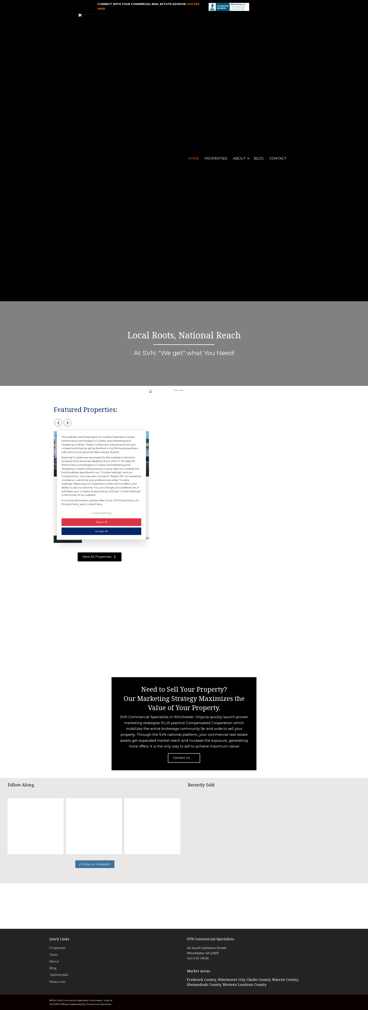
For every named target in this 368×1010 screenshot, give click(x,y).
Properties (216, 158)
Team (53, 955)
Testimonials (58, 975)
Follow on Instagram (95, 864)
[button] (248, 158)
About (239, 158)
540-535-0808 (198, 958)
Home (193, 158)
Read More (233, 540)
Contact (278, 158)
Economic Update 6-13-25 (288, 539)
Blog (259, 158)
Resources (57, 982)
